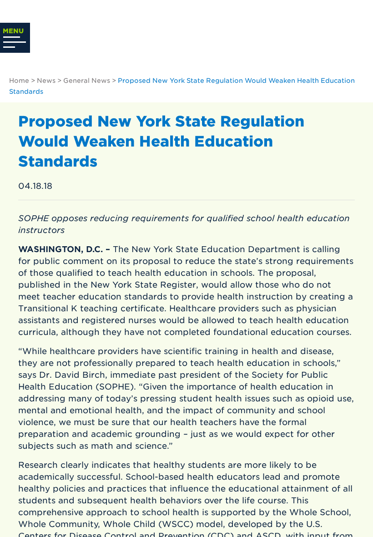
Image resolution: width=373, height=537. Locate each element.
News (46, 80)
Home (19, 80)
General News (86, 80)
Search (351, 40)
